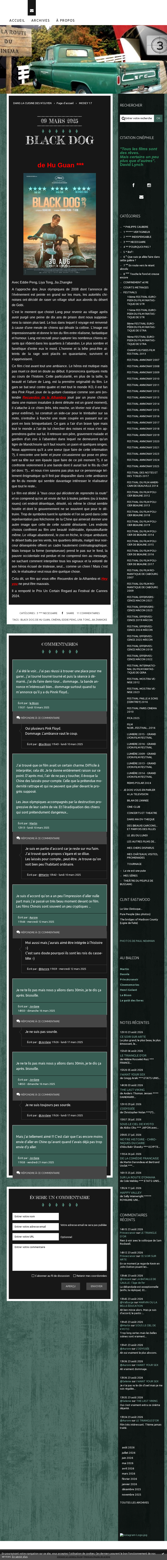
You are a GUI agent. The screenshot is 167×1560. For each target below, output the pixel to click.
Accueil (17, 20)
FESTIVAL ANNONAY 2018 (143, 428)
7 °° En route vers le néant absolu (137, 267)
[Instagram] (149, 185)
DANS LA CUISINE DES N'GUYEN (32, 103)
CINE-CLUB (133, 806)
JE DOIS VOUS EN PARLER (139, 789)
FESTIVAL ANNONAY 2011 (143, 385)
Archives (40, 20)
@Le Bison (45, 744)
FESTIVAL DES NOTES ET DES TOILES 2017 (142, 474)
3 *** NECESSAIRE (47, 613)
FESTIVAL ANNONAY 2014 (143, 403)
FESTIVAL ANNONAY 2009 (143, 372)
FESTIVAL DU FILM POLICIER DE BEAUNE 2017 (142, 562)
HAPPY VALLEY (131, 1192)
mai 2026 (127, 1463)
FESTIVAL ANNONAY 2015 (143, 409)
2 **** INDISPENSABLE (137, 236)
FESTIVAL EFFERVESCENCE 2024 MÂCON (140, 628)
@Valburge (127, 1302)
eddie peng (69, 619)
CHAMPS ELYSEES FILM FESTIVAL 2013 (141, 352)
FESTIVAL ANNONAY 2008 (143, 366)
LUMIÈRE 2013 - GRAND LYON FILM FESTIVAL (141, 765)
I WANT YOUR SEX (132, 1074)
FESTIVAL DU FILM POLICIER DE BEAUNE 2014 (142, 533)
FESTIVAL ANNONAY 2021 (143, 447)
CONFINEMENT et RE (135, 282)
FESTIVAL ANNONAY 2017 (143, 422)
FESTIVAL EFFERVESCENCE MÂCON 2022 (140, 657)
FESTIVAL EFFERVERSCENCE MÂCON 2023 (140, 608)
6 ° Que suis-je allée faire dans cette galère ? (140, 258)
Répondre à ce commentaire (40, 717)
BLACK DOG (59, 140)
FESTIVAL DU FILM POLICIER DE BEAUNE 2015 (142, 543)
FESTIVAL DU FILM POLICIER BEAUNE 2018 (142, 513)
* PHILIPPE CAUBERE (135, 226)
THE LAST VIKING (132, 1089)
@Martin (44, 874)
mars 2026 (128, 1473)
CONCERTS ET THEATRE (142, 812)
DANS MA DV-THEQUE (141, 819)
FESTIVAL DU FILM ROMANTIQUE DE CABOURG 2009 (142, 587)
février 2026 (129, 1478)
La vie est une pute (134, 870)
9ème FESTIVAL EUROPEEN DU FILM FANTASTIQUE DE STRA (141, 340)
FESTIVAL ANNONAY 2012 (143, 391)
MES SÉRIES (130, 875)
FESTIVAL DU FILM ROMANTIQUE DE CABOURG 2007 (142, 574)
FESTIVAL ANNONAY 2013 (143, 397)
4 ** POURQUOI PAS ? (137, 246)
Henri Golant (128, 989)
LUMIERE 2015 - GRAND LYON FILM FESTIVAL (141, 736)
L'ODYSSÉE (127, 1108)
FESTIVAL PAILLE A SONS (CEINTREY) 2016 (142, 700)
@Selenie (125, 1381)
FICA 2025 (133, 718)
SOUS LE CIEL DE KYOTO (137, 1124)
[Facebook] (133, 185)
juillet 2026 (128, 1452)
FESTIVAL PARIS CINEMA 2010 (142, 710)
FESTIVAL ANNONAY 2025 (143, 466)
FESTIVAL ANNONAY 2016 (143, 416)
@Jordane (45, 1042)
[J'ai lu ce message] (163, 1553)
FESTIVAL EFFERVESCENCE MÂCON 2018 (140, 647)
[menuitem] (17, 20)
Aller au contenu (14, 4)
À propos (65, 20)
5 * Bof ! (128, 251)
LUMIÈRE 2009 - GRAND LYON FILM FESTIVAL (141, 755)
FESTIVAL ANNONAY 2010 (143, 378)
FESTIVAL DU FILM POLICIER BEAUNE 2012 (142, 494)
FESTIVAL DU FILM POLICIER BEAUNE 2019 (142, 523)
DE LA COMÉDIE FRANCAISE (139, 1158)
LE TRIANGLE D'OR (133, 1055)
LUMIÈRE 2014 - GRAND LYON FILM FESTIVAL (141, 775)
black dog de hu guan (35, 619)
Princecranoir (128, 1232)
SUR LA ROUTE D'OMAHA (137, 1177)
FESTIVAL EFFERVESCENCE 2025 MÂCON (140, 638)
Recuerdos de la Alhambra (44, 397)
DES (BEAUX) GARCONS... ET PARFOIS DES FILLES (142, 827)
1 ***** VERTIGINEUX (136, 231)
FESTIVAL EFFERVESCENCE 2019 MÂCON (140, 618)
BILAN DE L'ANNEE (138, 800)
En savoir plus (19, 1556)
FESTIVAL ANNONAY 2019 (143, 435)
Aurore (34, 917)
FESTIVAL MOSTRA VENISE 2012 (141, 680)
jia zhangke (99, 619)
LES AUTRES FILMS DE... (141, 841)
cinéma (55, 619)
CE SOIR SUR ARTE (133, 1036)
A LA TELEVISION (137, 794)
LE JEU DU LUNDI (137, 835)
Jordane (34, 1006)
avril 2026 (128, 1468)
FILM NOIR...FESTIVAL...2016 (141, 726)
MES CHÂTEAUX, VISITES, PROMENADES (142, 856)
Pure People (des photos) (135, 914)
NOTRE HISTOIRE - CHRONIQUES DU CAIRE (138, 1141)
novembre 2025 (131, 1494)
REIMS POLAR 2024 (139, 782)
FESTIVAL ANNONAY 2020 (143, 441)
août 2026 (128, 1447)
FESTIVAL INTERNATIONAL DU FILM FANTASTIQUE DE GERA (141, 669)
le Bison (34, 703)
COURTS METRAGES (136, 287)
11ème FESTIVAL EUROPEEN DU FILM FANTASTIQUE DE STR (142, 314)
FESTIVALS (130, 292)
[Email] (32, 8)
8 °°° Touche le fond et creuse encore (139, 275)
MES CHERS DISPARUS (140, 847)
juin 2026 (127, 1457)
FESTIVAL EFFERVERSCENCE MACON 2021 (140, 599)
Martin (33, 823)
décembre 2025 (131, 1489)
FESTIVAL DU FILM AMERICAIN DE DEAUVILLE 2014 (143, 484)
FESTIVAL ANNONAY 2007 (143, 359)
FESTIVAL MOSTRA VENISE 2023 (141, 690)
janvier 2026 (129, 1484)
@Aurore (44, 968)
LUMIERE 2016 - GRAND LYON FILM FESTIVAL (141, 745)
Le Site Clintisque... (131, 908)
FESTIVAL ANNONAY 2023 (143, 453)
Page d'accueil (65, 103)
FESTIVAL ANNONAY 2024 (143, 459)
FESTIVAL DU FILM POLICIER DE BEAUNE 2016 (142, 552)
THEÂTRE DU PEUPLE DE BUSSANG (136, 882)
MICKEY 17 (85, 103)
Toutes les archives (134, 1502)
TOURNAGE (134, 864)
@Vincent (126, 1279)
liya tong (83, 619)
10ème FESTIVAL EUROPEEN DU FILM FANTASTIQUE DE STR (142, 300)
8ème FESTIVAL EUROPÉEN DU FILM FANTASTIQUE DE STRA (141, 327)
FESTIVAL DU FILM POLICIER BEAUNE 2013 (142, 503)
